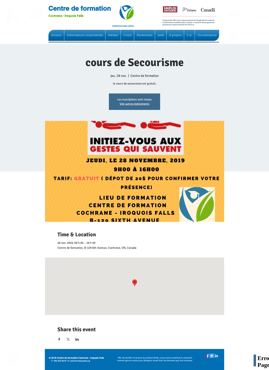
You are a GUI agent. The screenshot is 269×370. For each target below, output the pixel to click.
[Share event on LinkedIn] (77, 339)
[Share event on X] (68, 339)
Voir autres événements (134, 104)
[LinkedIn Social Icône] (216, 356)
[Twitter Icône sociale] (212, 356)
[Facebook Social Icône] (207, 356)
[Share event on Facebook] (59, 339)
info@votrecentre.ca (80, 361)
